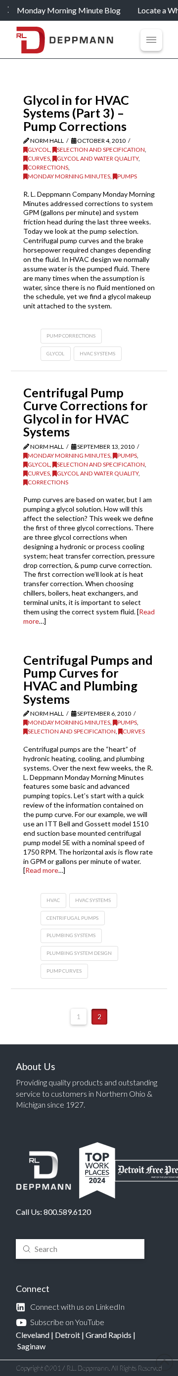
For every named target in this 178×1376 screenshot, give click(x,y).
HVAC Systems (97, 353)
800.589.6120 (67, 1211)
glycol (55, 353)
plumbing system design (79, 953)
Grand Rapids (109, 1334)
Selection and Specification (101, 149)
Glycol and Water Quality (97, 158)
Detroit (67, 1334)
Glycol (39, 149)
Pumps (127, 176)
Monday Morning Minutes (69, 176)
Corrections (48, 167)
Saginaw (31, 1346)
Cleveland (32, 1334)
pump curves (64, 971)
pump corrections (70, 336)
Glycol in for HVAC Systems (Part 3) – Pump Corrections (76, 112)
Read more (41, 870)
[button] (151, 40)
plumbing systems (70, 935)
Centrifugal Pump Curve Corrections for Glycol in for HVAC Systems (85, 412)
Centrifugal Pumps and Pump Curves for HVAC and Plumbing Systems (88, 679)
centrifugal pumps (72, 918)
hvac (53, 900)
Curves (39, 158)
